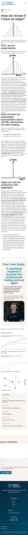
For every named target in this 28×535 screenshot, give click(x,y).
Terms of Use (4, 528)
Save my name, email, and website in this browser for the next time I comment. (14, 468)
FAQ (13, 506)
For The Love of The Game (8, 420)
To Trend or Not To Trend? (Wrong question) (12, 425)
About (13, 502)
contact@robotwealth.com (14, 512)
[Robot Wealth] (11, 520)
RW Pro (14, 504)
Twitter (9, 249)
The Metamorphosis (6, 390)
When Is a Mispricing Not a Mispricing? (11, 371)
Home (13, 500)
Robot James (7, 10)
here (4, 240)
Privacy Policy (4, 526)
